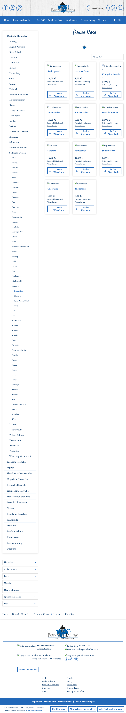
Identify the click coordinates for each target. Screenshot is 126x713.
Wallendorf (14, 445)
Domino (15, 197)
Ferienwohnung (14, 542)
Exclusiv (13, 67)
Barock (14, 177)
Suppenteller (108, 150)
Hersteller (8, 562)
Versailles (15, 414)
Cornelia (15, 187)
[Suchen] (107, 8)
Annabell (15, 167)
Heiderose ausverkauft (20, 246)
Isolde (14, 261)
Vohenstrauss (15, 440)
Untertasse (52, 188)
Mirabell (15, 330)
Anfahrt (70, 678)
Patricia (15, 355)
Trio (13, 399)
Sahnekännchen (110, 112)
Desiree (14, 192)
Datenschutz (50, 702)
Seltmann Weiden (17, 152)
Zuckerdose (80, 188)
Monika (15, 335)
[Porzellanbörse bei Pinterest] (19, 8)
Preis (6, 603)
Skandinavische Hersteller (19, 473)
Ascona (15, 172)
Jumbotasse (16, 276)
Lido (13, 315)
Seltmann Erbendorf (18, 147)
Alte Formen (17, 157)
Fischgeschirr (17, 217)
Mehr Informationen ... (35, 710)
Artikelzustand (10, 569)
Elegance (17, 296)
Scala (14, 374)
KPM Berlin (14, 115)
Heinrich (13, 89)
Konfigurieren (58, 709)
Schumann (14, 142)
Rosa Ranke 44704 (21, 300)
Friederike (15, 227)
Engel (14, 212)
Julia (14, 271)
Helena (14, 251)
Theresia (15, 389)
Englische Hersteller (16, 461)
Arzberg (12, 41)
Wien (14, 419)
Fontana (15, 222)
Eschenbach (14, 62)
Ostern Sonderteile (19, 350)
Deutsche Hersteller (17, 35)
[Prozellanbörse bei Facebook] (5, 8)
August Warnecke (17, 46)
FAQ (69, 681)
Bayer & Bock (15, 52)
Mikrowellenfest (11, 589)
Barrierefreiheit (65, 702)
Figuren (10, 467)
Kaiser (12, 105)
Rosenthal (13, 136)
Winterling (14, 450)
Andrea (15, 162)
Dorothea (15, 207)
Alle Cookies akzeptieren (110, 709)
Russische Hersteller (17, 485)
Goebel (12, 83)
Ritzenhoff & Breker (18, 131)
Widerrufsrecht (49, 681)
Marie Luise (16, 320)
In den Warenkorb (58, 94)
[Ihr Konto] (114, 8)
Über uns (11, 548)
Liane (14, 310)
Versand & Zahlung (50, 684)
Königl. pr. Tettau (17, 110)
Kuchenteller (53, 112)
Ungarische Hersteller (17, 479)
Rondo (14, 370)
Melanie (15, 325)
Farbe (6, 576)
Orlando (15, 345)
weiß (16, 305)
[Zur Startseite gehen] (62, 7)
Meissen (12, 126)
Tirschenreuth (15, 429)
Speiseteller (80, 150)
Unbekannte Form (19, 404)
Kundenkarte (13, 537)
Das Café (11, 525)
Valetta (14, 409)
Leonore (15, 286)
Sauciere (51, 150)
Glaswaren (12, 508)
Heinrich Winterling (18, 94)
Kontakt (45, 691)
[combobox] (95, 8)
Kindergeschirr (17, 281)
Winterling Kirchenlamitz (20, 456)
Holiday (15, 256)
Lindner (13, 120)
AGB (44, 678)
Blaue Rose (19, 291)
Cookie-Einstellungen (85, 702)
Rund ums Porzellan (17, 513)
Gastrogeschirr (17, 231)
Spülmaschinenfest (12, 596)
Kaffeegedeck (54, 71)
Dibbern (13, 57)
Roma (14, 365)
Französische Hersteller (18, 490)
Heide (14, 241)
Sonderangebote (15, 531)
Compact (15, 182)
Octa (14, 340)
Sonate (14, 379)
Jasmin (14, 266)
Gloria (14, 236)
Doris (14, 202)
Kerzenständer (82, 71)
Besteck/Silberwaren (17, 502)
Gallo (11, 78)
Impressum (37, 702)
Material (7, 582)
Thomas (12, 424)
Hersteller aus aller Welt (18, 496)
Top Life (15, 394)
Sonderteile (12, 519)
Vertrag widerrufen (28, 669)
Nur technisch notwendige (82, 709)
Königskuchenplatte (111, 76)
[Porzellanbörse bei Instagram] (12, 8)
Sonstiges (15, 384)
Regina (14, 360)
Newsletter (72, 684)
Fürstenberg (14, 73)
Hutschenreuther (17, 99)
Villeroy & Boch (16, 434)
